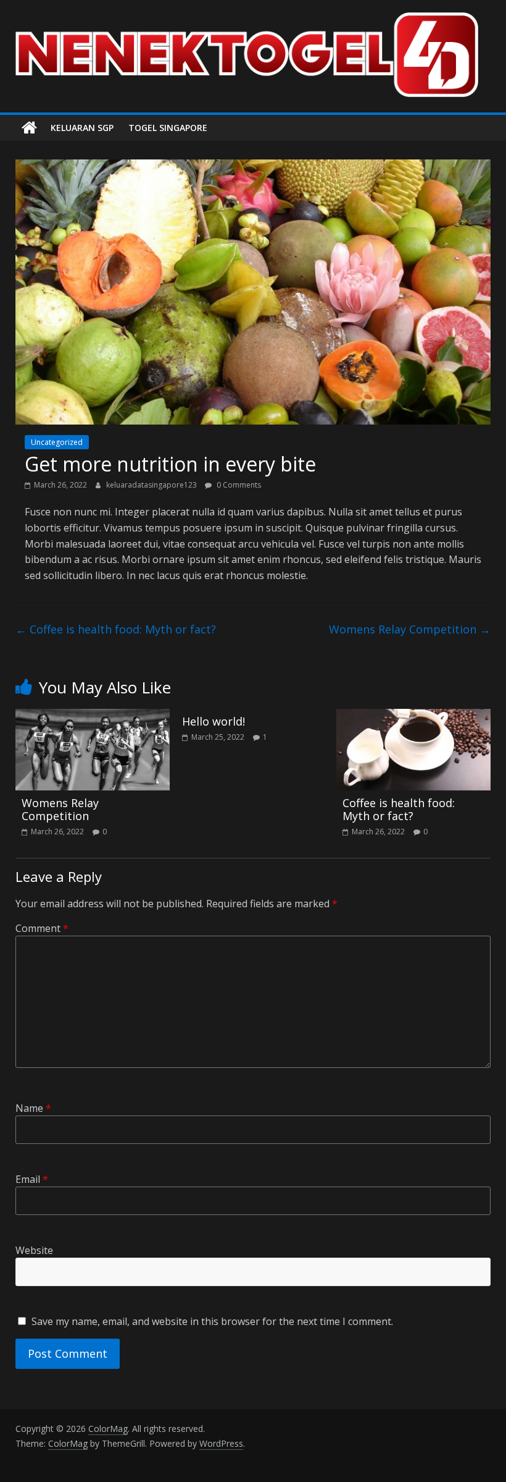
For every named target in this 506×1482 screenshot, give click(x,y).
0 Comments (238, 485)
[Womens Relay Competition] (92, 716)
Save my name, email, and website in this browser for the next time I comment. (212, 1321)
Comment (41, 928)
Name (33, 1108)
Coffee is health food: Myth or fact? (115, 629)
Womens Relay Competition (410, 629)
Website (34, 1250)
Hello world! (213, 721)
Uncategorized (57, 442)
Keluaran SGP (82, 127)
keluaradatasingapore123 (152, 485)
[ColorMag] (29, 128)
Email (31, 1179)
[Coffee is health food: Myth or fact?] (413, 716)
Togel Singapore (167, 127)
